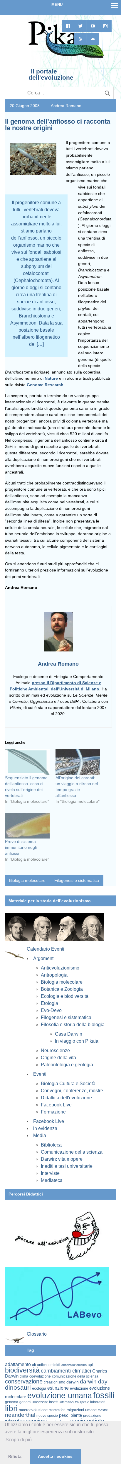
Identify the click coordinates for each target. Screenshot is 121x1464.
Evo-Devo (51, 1010)
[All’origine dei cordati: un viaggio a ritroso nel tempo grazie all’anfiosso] (78, 762)
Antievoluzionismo (60, 967)
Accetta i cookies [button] (55, 1456)
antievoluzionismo (74, 1365)
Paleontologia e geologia (67, 1064)
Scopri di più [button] (19, 1439)
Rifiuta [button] (14, 1456)
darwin (72, 1382)
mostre (103, 1410)
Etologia (49, 1003)
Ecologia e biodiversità (64, 996)
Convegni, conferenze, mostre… (74, 1090)
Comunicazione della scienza (71, 1152)
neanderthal (20, 1415)
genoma (11, 1402)
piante (76, 1415)
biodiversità (22, 1370)
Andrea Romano (66, 105)
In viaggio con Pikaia (76, 1041)
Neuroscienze (55, 1050)
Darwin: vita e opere (62, 1159)
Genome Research (45, 384)
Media (39, 1135)
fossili (103, 1395)
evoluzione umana (59, 1395)
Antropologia (54, 974)
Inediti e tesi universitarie (67, 1166)
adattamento (18, 1364)
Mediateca (52, 1180)
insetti (53, 1402)
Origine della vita (58, 1057)
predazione (92, 1415)
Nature (51, 378)
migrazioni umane (82, 1410)
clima (24, 1376)
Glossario (37, 1334)
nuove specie (47, 1415)
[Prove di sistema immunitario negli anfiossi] (27, 826)
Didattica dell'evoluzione (66, 1097)
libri (11, 1408)
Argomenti (44, 958)
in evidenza (45, 1128)
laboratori (97, 1402)
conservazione (24, 1381)
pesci (64, 1415)
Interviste (50, 1173)
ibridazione (40, 1402)
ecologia (39, 1388)
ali (34, 1365)
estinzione (58, 1388)
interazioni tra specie (74, 1402)
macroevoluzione (33, 1410)
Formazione (53, 1111)
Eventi (39, 1074)
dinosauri (18, 1387)
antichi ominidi (48, 1365)
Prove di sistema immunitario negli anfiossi (21, 847)
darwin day (93, 1381)
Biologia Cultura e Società (68, 1083)
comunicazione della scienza (75, 1376)
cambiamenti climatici (66, 1371)
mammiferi (57, 1410)
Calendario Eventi (45, 949)
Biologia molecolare (27, 880)
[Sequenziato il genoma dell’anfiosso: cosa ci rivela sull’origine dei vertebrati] (27, 762)
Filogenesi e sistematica (76, 880)
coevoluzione (40, 1376)
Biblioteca (51, 1144)
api (90, 1365)
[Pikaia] (65, 57)
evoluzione (79, 1388)
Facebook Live (56, 1104)
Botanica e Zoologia (62, 989)
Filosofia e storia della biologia (73, 1024)
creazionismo (54, 1382)
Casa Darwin (68, 1033)
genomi (25, 1402)
